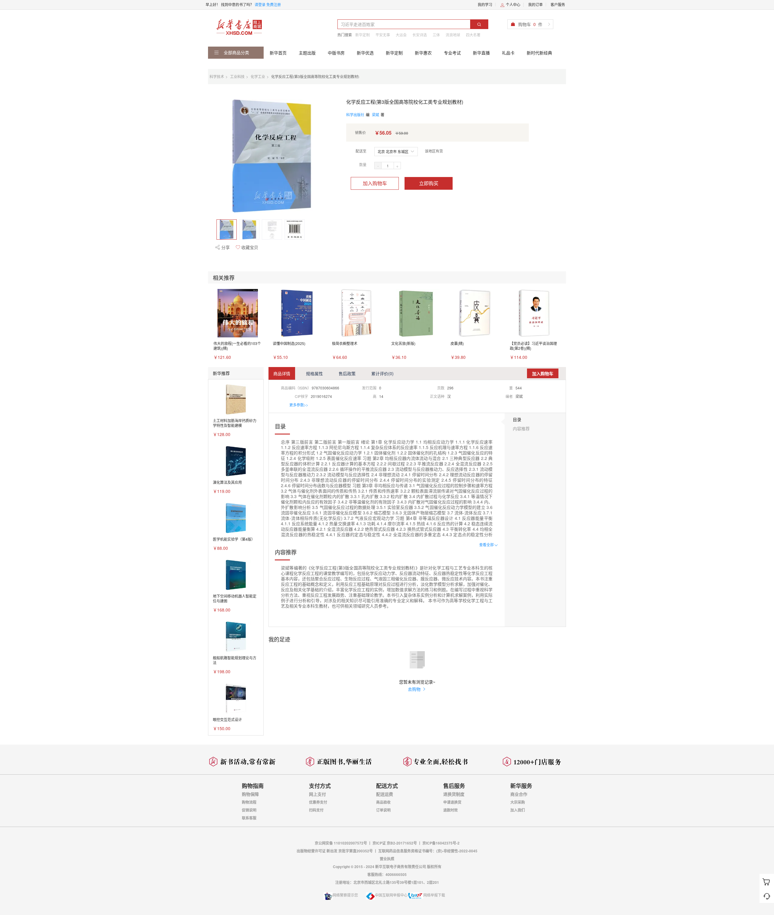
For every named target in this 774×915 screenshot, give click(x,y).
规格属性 (314, 373)
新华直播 (481, 53)
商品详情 (281, 373)
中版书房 (336, 53)
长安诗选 (419, 34)
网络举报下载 (434, 894)
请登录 (260, 4)
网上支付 (317, 794)
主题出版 (307, 53)
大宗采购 (517, 802)
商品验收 (383, 802)
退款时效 (450, 810)
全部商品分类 (236, 52)
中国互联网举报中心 (391, 894)
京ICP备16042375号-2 (441, 843)
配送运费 (384, 794)
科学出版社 (355, 114)
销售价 (360, 132)
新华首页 (278, 53)
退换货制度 (453, 794)
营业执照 (387, 858)
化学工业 (258, 76)
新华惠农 (423, 53)
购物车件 (530, 24)
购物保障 (250, 794)
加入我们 (517, 810)
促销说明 (249, 810)
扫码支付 (316, 810)
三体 (436, 34)
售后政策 (347, 373)
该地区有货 (434, 150)
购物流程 (249, 802)
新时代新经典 (539, 53)
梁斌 (375, 114)
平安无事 (383, 34)
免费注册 (273, 4)
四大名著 (473, 34)
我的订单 (535, 4)
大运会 (401, 34)
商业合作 (518, 794)
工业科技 (237, 76)
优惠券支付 (318, 802)
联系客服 (249, 818)
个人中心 (512, 4)
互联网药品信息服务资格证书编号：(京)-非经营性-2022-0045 (427, 851)
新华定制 (362, 34)
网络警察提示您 (345, 894)
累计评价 (382, 373)
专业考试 (452, 53)
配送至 (361, 150)
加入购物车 (375, 183)
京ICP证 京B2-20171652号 (394, 843)
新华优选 (365, 53)
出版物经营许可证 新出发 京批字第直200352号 (335, 851)
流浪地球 (453, 34)
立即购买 (428, 183)
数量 (362, 164)
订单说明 (383, 810)
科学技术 (217, 76)
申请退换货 (452, 802)
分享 (225, 247)
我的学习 (485, 4)
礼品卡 (508, 53)
